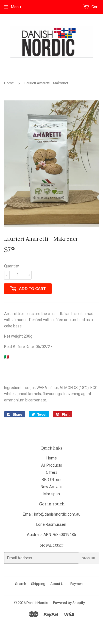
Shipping (38, 584)
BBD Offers (52, 479)
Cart (95, 7)
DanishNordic (37, 603)
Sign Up (88, 558)
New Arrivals (51, 487)
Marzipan (51, 494)
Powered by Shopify (69, 603)
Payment (77, 584)
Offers (51, 472)
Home (9, 83)
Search (20, 584)
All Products (51, 465)
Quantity (11, 266)
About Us (57, 584)
